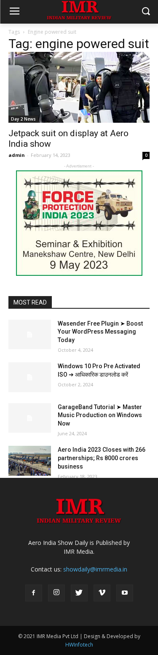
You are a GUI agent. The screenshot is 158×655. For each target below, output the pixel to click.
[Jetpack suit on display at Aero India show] (79, 87)
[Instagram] (56, 593)
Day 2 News (23, 119)
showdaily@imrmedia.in (95, 569)
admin (16, 155)
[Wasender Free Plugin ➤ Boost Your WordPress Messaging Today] (29, 334)
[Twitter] (79, 593)
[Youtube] (124, 593)
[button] (145, 12)
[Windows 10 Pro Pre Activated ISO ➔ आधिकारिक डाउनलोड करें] (29, 377)
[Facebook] (33, 593)
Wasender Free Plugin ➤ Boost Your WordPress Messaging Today (100, 331)
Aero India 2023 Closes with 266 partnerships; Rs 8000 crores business (101, 457)
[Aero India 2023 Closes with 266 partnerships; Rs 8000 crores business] (29, 460)
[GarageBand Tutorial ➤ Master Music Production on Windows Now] (29, 418)
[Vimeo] (102, 593)
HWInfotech (79, 644)
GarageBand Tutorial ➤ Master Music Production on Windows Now (100, 415)
